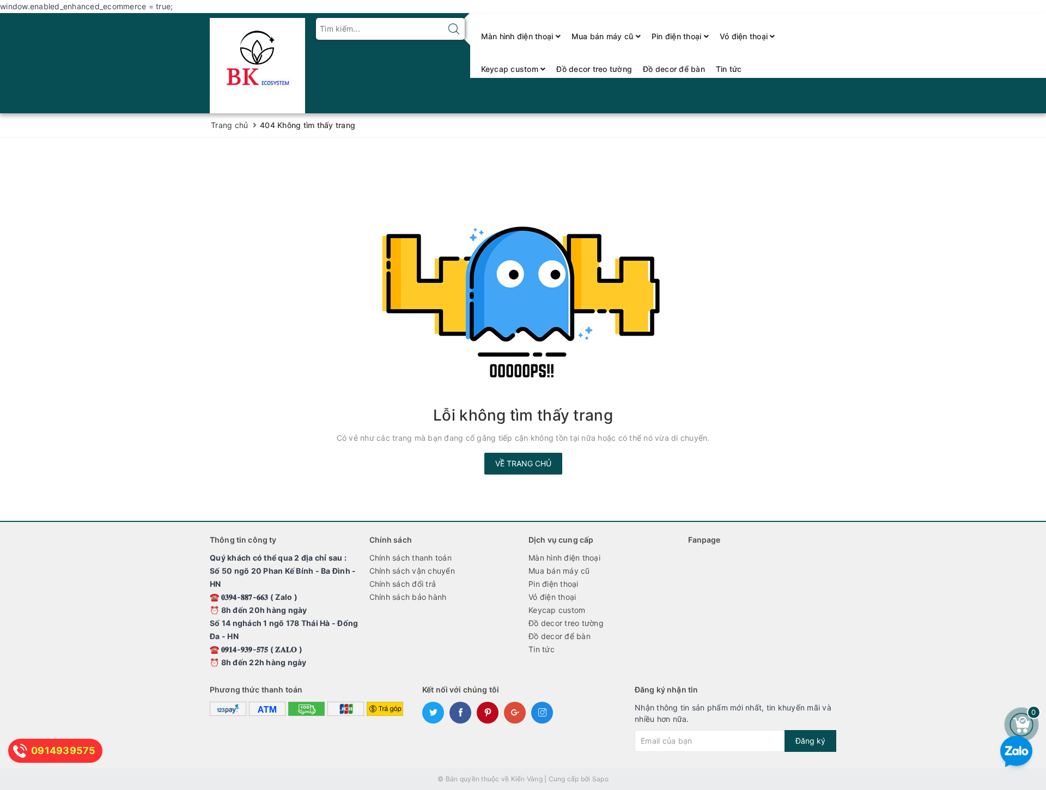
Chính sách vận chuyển (412, 570)
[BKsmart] (257, 62)
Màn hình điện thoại (518, 36)
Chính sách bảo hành (408, 596)
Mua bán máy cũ (603, 36)
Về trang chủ (523, 463)
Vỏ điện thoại (745, 36)
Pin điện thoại (678, 36)
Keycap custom (511, 69)
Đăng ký (810, 740)
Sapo (600, 779)
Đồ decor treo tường (594, 69)
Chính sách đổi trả (402, 583)
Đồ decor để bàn (674, 69)
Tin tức (729, 69)
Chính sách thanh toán (410, 557)
